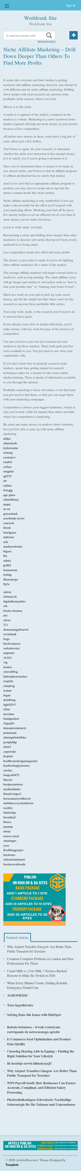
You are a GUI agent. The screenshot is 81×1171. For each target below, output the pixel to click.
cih (5, 606)
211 (5, 624)
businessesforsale (14, 864)
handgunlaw (11, 718)
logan (7, 695)
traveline (8, 714)
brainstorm (10, 570)
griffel (7, 565)
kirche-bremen (12, 610)
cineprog (9, 686)
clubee (7, 485)
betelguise (9, 532)
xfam (6, 709)
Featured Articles (17, 937)
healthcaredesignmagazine (20, 761)
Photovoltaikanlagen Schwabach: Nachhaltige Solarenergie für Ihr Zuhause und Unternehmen (41, 1102)
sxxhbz (8, 808)
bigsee (7, 551)
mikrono (8, 537)
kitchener (9, 855)
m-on (6, 509)
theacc (7, 822)
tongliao (8, 471)
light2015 (9, 704)
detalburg (9, 700)
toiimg (7, 574)
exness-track (11, 836)
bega (6, 639)
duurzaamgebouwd (15, 629)
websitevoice (11, 648)
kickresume (10, 448)
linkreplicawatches (15, 676)
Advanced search (46, 41)
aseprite (8, 681)
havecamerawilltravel (17, 798)
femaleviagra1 (12, 793)
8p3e (6, 584)
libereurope (10, 579)
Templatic (12, 1164)
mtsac (7, 831)
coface (7, 466)
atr (5, 480)
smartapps (9, 840)
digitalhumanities (14, 601)
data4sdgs (9, 812)
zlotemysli (10, 596)
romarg (8, 452)
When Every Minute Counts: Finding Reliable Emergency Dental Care (37, 985)
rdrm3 (7, 746)
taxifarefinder (12, 789)
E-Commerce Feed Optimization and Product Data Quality (39, 1041)
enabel (7, 462)
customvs (9, 457)
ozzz (6, 845)
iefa (5, 542)
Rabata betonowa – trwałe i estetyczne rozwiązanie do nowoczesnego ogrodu (33, 1029)
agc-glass (9, 495)
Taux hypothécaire (20, 1005)
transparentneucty (14, 728)
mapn (7, 504)
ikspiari (8, 756)
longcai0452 (11, 775)
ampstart (8, 653)
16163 (7, 657)
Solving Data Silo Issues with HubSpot (34, 1014)
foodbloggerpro (13, 850)
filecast (7, 779)
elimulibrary (11, 499)
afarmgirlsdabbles (14, 737)
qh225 (7, 476)
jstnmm (8, 826)
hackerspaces (12, 643)
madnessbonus (12, 546)
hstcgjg (8, 490)
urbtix (7, 560)
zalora (7, 592)
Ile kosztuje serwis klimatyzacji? (29, 1063)
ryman (7, 690)
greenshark (10, 513)
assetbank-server (14, 518)
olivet (6, 620)
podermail (9, 733)
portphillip (10, 742)
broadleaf (9, 817)
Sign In (70, 5)
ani (5, 615)
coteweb (8, 523)
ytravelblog (10, 671)
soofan (7, 770)
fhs (5, 556)
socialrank (10, 634)
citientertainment (14, 859)
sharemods (10, 443)
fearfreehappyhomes (16, 765)
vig (5, 662)
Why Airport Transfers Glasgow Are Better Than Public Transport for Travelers (39, 949)
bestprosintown (13, 784)
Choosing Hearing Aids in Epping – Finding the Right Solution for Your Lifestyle (40, 1053)
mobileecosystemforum (18, 803)
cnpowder (9, 751)
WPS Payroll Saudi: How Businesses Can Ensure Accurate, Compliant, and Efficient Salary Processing (41, 1087)
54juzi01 (9, 723)
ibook (7, 527)
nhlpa (7, 438)
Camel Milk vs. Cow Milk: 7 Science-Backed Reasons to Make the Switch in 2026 (37, 973)
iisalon (7, 667)
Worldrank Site (40, 17)
